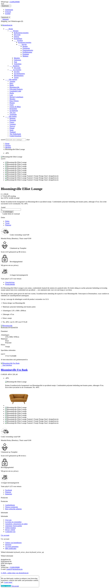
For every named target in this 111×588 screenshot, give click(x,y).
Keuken (18, 40)
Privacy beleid (10, 530)
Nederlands (9, 10)
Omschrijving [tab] (10, 282)
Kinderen (14, 66)
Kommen (26, 54)
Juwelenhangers (19, 74)
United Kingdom (15, 136)
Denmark (13, 120)
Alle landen (11, 116)
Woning (14, 31)
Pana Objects (14, 101)
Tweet (7, 223)
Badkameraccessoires (21, 33)
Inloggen (8, 545)
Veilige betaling (10, 528)
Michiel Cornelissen (16, 97)
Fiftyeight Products (16, 89)
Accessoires (15, 70)
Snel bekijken (6, 365)
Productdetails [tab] (10, 284)
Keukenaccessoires (24, 42)
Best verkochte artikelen (13, 509)
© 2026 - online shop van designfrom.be (15, 573)
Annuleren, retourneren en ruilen (16, 524)
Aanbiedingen (10, 505)
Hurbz (12, 93)
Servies (22, 44)
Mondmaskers (19, 75)
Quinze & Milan (15, 107)
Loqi (11, 95)
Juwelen (17, 72)
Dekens (16, 37)
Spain (11, 130)
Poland (12, 128)
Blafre (12, 85)
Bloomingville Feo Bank (14, 369)
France (12, 122)
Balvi (11, 83)
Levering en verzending (13, 522)
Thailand (13, 132)
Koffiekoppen (27, 52)
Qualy (12, 105)
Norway (12, 126)
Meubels (17, 58)
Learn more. (8, 582)
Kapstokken (18, 38)
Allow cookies (6, 586)
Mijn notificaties (10, 548)
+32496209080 (14, 2)
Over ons (8, 520)
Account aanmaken (11, 546)
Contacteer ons (10, 532)
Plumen (12, 103)
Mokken (25, 56)
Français (8, 12)
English (7, 13)
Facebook (8, 490)
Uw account (5, 535)
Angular (12, 81)
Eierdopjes (26, 48)
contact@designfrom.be (14, 569)
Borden (25, 46)
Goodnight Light (15, 91)
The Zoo (13, 112)
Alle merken (11, 79)
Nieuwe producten (11, 507)
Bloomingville (14, 87)
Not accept (15, 586)
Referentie (4, 327)
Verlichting (17, 64)
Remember (13, 109)
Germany (13, 124)
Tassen (16, 77)
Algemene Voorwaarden (13, 526)
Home (9, 29)
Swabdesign (14, 110)
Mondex (12, 99)
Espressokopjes (28, 50)
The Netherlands (15, 134)
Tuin (15, 62)
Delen (7, 221)
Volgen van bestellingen (13, 543)
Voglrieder (13, 114)
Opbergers (17, 60)
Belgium (12, 118)
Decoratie (17, 35)
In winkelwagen (7, 212)
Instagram (8, 494)
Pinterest (8, 225)
